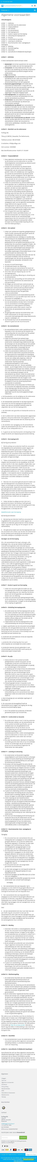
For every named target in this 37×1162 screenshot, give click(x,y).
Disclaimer (4, 1084)
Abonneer (23, 1137)
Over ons (4, 1080)
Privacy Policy (5, 1086)
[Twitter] (5, 1146)
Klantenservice (5, 1095)
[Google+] (7, 1146)
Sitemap (4, 1097)
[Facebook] (2, 1146)
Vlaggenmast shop (31, 1154)
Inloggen (4, 1078)
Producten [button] (4, 10)
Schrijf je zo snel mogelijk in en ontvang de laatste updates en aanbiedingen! (13, 1141)
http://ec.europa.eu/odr (18, 1025)
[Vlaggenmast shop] (18, 6)
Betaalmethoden (6, 1088)
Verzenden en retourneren (8, 1093)
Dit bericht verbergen (28, 1159)
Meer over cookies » (19, 1161)
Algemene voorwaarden (8, 1082)
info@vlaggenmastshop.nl (7, 1123)
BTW (3, 1090)
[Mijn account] (32, 5)
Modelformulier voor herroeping (11, 512)
